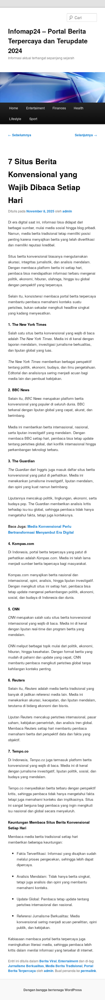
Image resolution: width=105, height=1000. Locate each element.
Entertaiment (35, 108)
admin (67, 211)
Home (13, 108)
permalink (88, 970)
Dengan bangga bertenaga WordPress (52, 989)
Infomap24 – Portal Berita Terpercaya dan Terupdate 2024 (48, 40)
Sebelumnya (19, 134)
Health (78, 108)
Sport (33, 118)
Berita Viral (48, 961)
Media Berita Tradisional (64, 965)
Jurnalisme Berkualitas (26, 965)
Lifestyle (15, 118)
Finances (59, 108)
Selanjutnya (86, 134)
